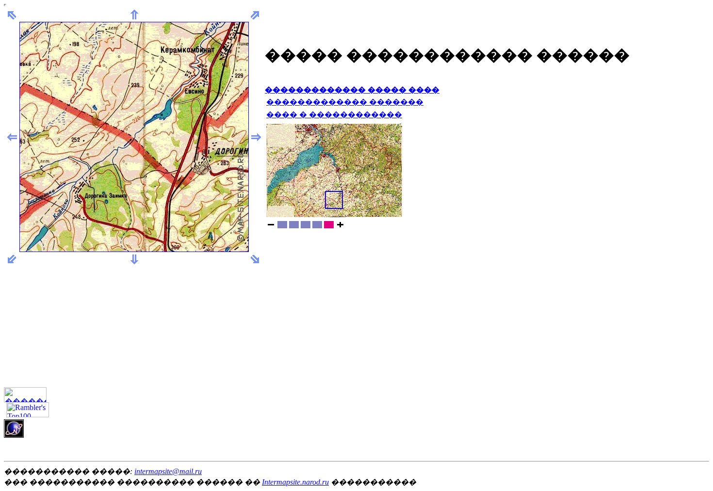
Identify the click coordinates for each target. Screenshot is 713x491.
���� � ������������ (334, 115)
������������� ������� (344, 102)
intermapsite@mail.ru (168, 471)
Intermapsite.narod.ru (295, 482)
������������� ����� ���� (352, 90)
